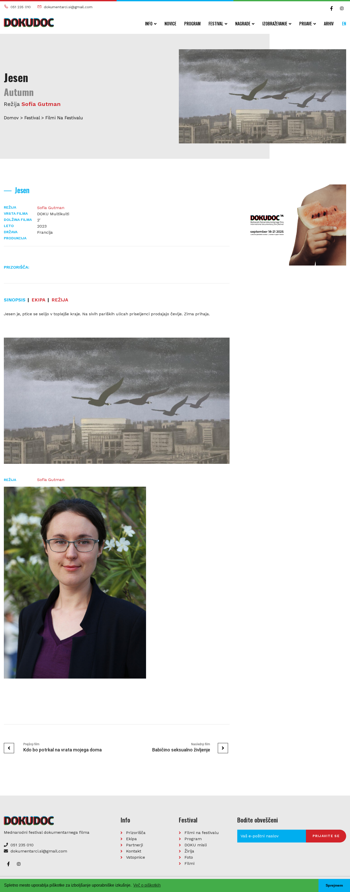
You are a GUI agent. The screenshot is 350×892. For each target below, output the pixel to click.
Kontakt (133, 851)
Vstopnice (135, 857)
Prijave (305, 24)
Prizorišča (136, 832)
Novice (170, 24)
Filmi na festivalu (64, 117)
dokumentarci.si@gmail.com (68, 7)
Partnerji (134, 844)
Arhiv (329, 24)
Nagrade (242, 24)
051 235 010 (21, 7)
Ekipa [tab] (38, 299)
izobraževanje (274, 24)
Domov (11, 117)
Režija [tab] (60, 299)
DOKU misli (195, 844)
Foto (188, 857)
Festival (216, 24)
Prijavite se (326, 836)
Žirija (189, 851)
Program (192, 24)
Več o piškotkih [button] (147, 885)
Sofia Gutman (41, 104)
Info (148, 24)
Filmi (189, 863)
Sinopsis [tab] (14, 299)
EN (344, 24)
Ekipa (131, 838)
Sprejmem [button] (334, 885)
